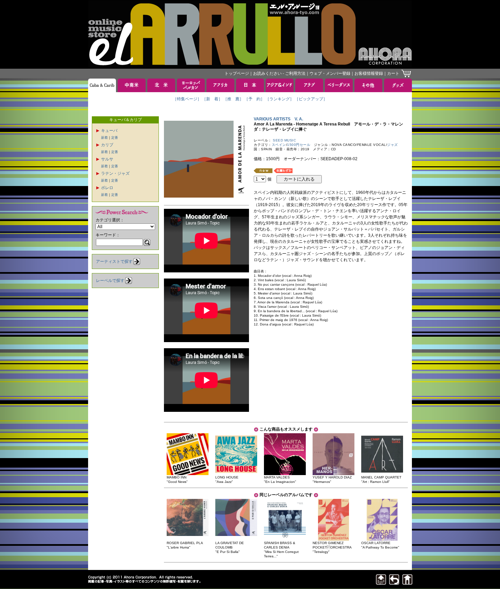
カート (393, 73)
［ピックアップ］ (311, 99)
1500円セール (298, 145)
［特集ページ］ (187, 99)
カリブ (107, 144)
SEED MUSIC (284, 140)
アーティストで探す (114, 261)
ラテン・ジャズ (115, 173)
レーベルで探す (110, 280)
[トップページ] (407, 583)
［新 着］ (212, 99)
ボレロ (107, 187)
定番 (114, 137)
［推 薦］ (233, 99)
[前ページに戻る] (394, 583)
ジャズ (392, 145)
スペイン (279, 145)
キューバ (109, 130)
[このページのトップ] (381, 583)
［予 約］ (254, 99)
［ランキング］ (279, 99)
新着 (104, 137)
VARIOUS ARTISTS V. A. (278, 119)
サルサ (107, 159)
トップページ (236, 73)
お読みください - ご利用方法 (279, 73)
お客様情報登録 (368, 73)
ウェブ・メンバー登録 (330, 73)
